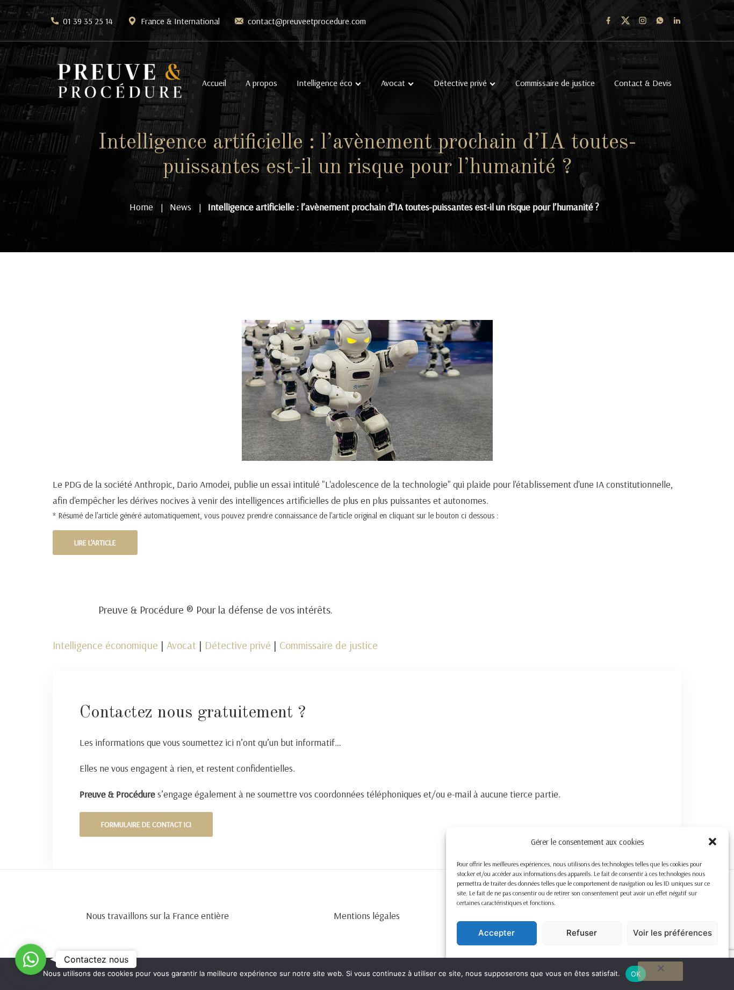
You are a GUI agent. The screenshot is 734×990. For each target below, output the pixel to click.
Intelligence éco (324, 82)
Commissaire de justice (555, 82)
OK (636, 974)
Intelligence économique (105, 645)
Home (141, 207)
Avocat (393, 82)
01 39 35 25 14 (88, 21)
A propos (261, 82)
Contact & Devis (643, 82)
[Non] (660, 971)
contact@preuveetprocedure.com (307, 21)
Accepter (496, 933)
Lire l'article (95, 542)
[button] (712, 841)
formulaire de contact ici (146, 824)
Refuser (581, 933)
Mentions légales (367, 915)
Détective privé (460, 82)
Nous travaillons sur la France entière (157, 915)
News (180, 207)
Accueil (214, 82)
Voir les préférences (672, 933)
